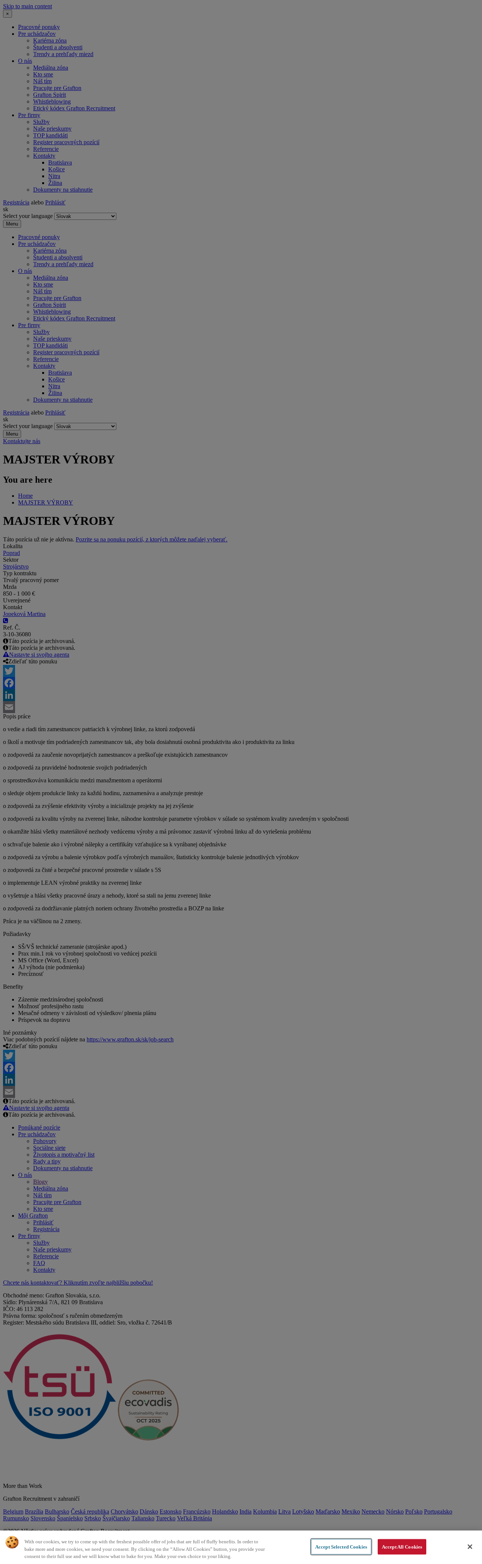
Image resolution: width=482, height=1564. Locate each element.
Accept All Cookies (402, 1546)
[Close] (470, 1546)
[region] (241, 1547)
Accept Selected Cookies (341, 1546)
